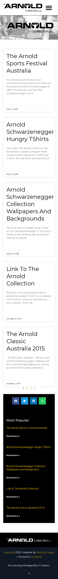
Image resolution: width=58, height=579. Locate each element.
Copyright (9, 552)
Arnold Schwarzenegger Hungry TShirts (30, 131)
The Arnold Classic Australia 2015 (25, 341)
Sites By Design (45, 552)
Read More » (14, 101)
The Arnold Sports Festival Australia (26, 63)
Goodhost (36, 556)
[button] (49, 8)
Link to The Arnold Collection (22, 276)
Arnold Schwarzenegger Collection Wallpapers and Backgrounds (30, 204)
